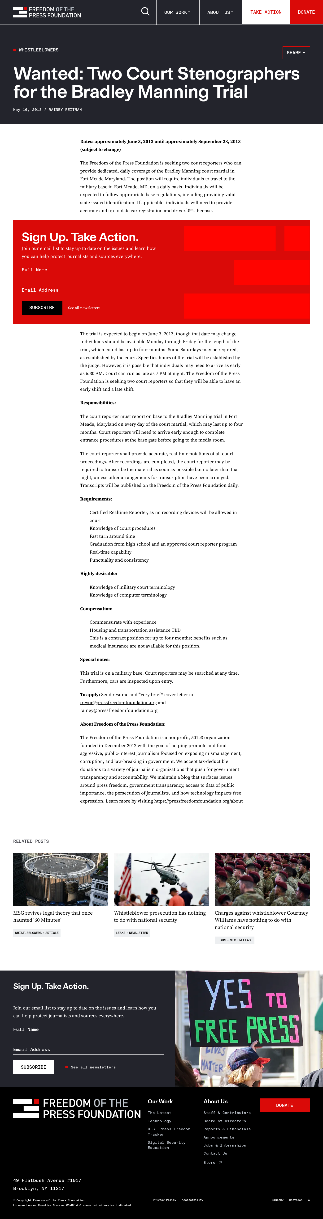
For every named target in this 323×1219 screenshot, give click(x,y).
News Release (241, 940)
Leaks (120, 933)
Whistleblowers (39, 50)
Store (209, 1162)
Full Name (34, 270)
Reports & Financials (227, 1129)
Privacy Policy (164, 1200)
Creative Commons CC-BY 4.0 (59, 1205)
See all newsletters (84, 307)
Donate (306, 12)
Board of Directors (225, 1121)
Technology (159, 1121)
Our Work (175, 12)
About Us (218, 12)
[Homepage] (47, 12)
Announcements (219, 1137)
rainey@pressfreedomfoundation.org (118, 710)
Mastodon (295, 1200)
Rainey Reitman (65, 109)
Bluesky (278, 1200)
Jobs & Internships (225, 1145)
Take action (266, 12)
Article (52, 933)
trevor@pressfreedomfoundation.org (118, 702)
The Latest (159, 1112)
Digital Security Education (167, 1145)
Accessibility (192, 1200)
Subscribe (42, 307)
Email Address (40, 290)
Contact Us (215, 1153)
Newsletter (138, 933)
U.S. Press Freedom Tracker (169, 1131)
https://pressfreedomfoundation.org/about (198, 801)
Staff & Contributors (227, 1112)
